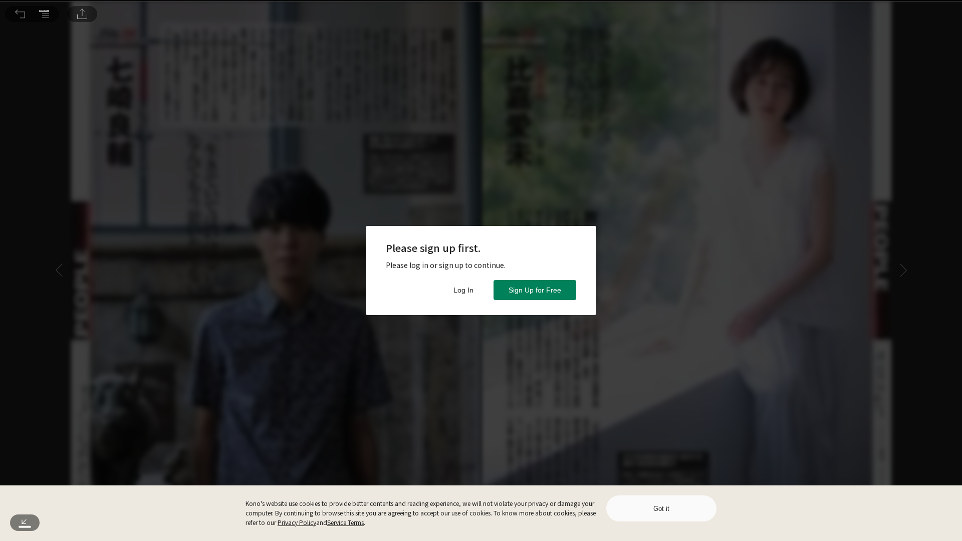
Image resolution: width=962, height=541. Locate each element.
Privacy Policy (297, 522)
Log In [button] (463, 290)
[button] (20, 14)
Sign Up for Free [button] (535, 290)
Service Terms (345, 522)
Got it (661, 508)
